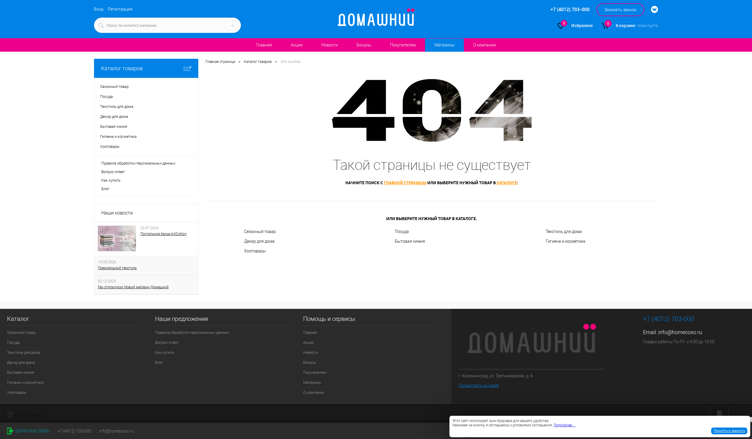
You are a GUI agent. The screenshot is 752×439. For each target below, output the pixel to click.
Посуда (402, 231)
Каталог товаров (122, 68)
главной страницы (405, 182)
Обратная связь (32, 431)
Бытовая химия (410, 241)
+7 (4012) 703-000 (74, 431)
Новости (329, 45)
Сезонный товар (260, 231)
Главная (264, 45)
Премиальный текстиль (117, 268)
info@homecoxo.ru (680, 332)
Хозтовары (255, 251)
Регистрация (120, 9)
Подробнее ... (564, 425)
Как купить (110, 180)
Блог (105, 189)
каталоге (507, 182)
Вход (98, 9)
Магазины (444, 45)
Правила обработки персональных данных (138, 163)
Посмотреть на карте (479, 385)
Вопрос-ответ (113, 172)
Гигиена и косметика (565, 241)
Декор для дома (259, 241)
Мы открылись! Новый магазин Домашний (133, 287)
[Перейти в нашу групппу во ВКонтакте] (651, 9)
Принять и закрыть (729, 431)
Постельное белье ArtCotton (163, 234)
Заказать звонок (620, 9)
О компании (484, 45)
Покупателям (403, 45)
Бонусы (364, 45)
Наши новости (117, 213)
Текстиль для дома (564, 231)
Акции (297, 45)
